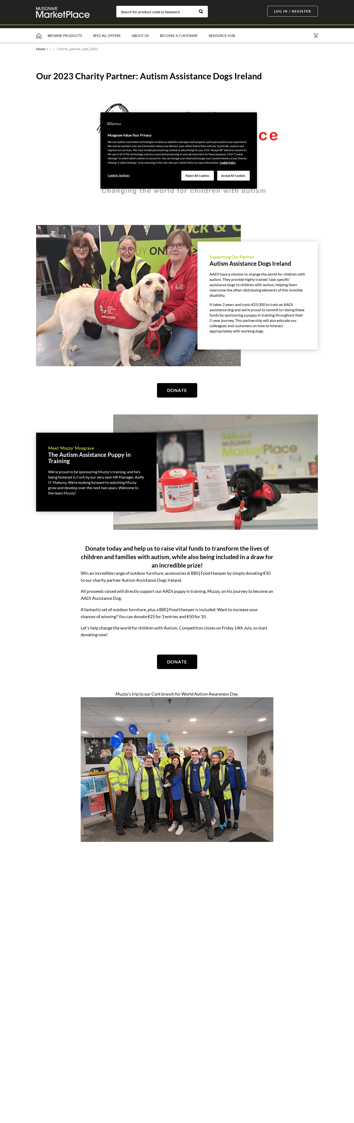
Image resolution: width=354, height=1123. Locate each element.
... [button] (51, 49)
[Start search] (203, 11)
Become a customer (179, 36)
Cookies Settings (119, 175)
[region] (178, 150)
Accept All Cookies (233, 175)
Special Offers (107, 36)
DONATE (177, 390)
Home (40, 49)
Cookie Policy (228, 162)
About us (140, 36)
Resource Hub (222, 36)
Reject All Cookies (197, 175)
